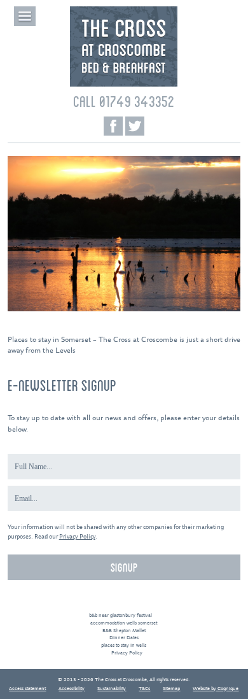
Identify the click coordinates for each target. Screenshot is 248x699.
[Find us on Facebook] (113, 126)
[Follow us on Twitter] (134, 126)
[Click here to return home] (123, 85)
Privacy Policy (77, 537)
